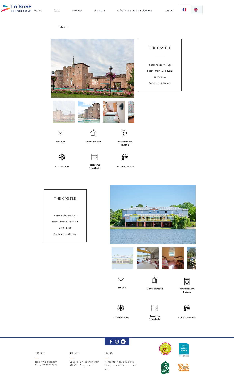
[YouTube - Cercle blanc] (123, 341)
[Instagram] (116, 341)
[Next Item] (128, 68)
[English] (196, 9)
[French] (185, 9)
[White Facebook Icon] (110, 341)
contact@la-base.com (46, 362)
